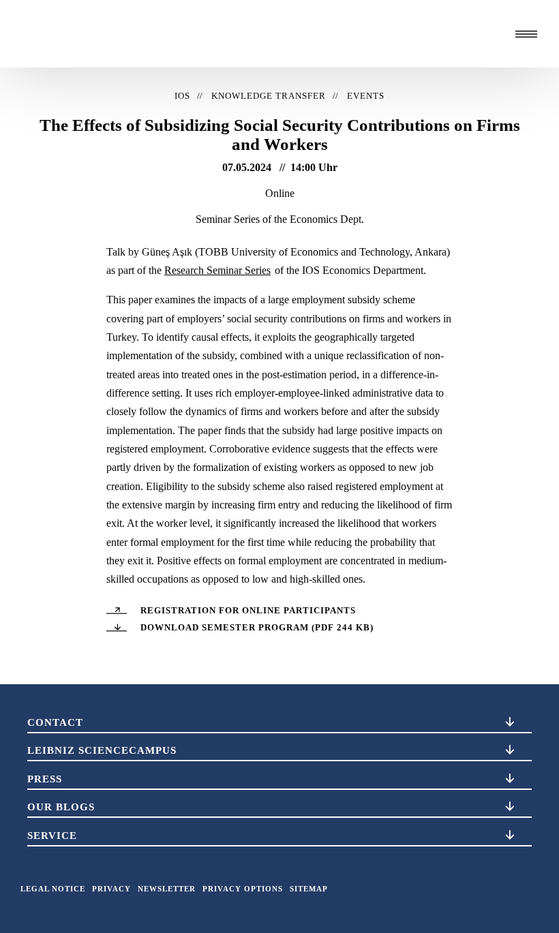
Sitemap (309, 889)
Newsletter (167, 889)
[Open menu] (526, 34)
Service (52, 835)
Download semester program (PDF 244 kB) (257, 627)
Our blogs (61, 806)
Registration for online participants (248, 610)
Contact (55, 722)
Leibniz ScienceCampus (102, 750)
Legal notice (52, 889)
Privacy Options (242, 889)
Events (365, 96)
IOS (182, 96)
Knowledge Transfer (268, 96)
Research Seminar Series (217, 270)
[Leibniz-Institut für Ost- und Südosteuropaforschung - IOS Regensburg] (111, 34)
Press (44, 779)
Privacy (111, 889)
